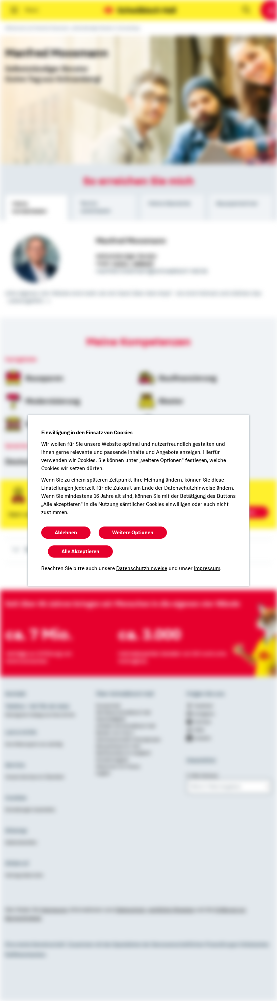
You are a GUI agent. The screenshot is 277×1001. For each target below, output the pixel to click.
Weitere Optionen (132, 532)
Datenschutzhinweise (141, 568)
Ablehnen (66, 532)
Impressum (207, 568)
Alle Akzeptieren (80, 551)
